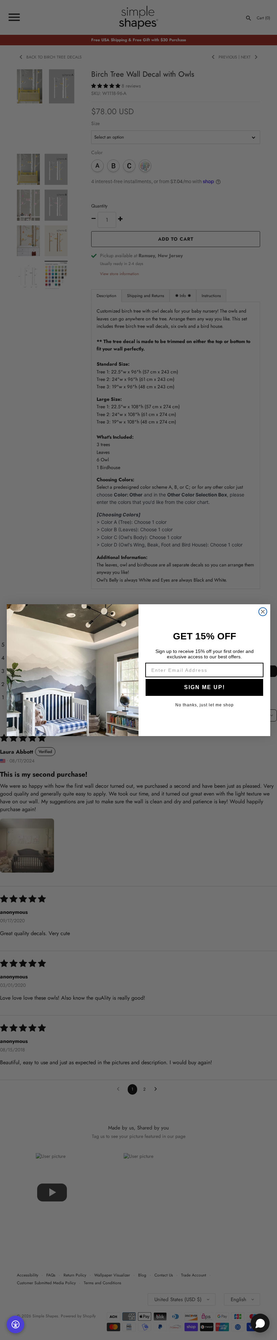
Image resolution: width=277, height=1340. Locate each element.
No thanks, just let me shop (204, 705)
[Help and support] (260, 1323)
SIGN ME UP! (204, 687)
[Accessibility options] (15, 1324)
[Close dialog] (263, 612)
